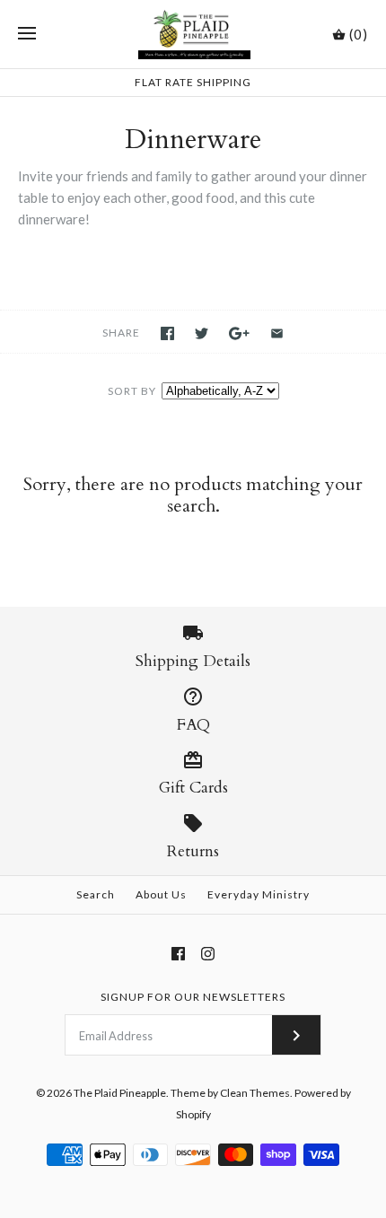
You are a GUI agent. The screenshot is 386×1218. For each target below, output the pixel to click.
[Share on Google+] (239, 333)
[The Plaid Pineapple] (193, 34)
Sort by (132, 391)
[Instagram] (208, 953)
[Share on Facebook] (167, 333)
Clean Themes (255, 1093)
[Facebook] (178, 953)
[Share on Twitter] (201, 333)
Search (95, 894)
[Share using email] (277, 333)
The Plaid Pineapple (120, 1093)
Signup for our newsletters (193, 996)
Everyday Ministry (258, 894)
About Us (161, 894)
